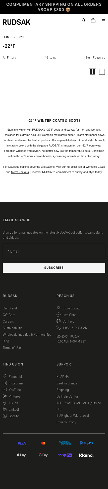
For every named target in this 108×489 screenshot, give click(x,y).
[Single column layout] (101, 71)
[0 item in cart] (93, 20)
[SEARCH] (83, 20)
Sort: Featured (95, 57)
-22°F (21, 37)
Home (7, 37)
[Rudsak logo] (16, 22)
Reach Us (66, 296)
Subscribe (54, 268)
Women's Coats (95, 166)
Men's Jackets (20, 172)
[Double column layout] (92, 71)
